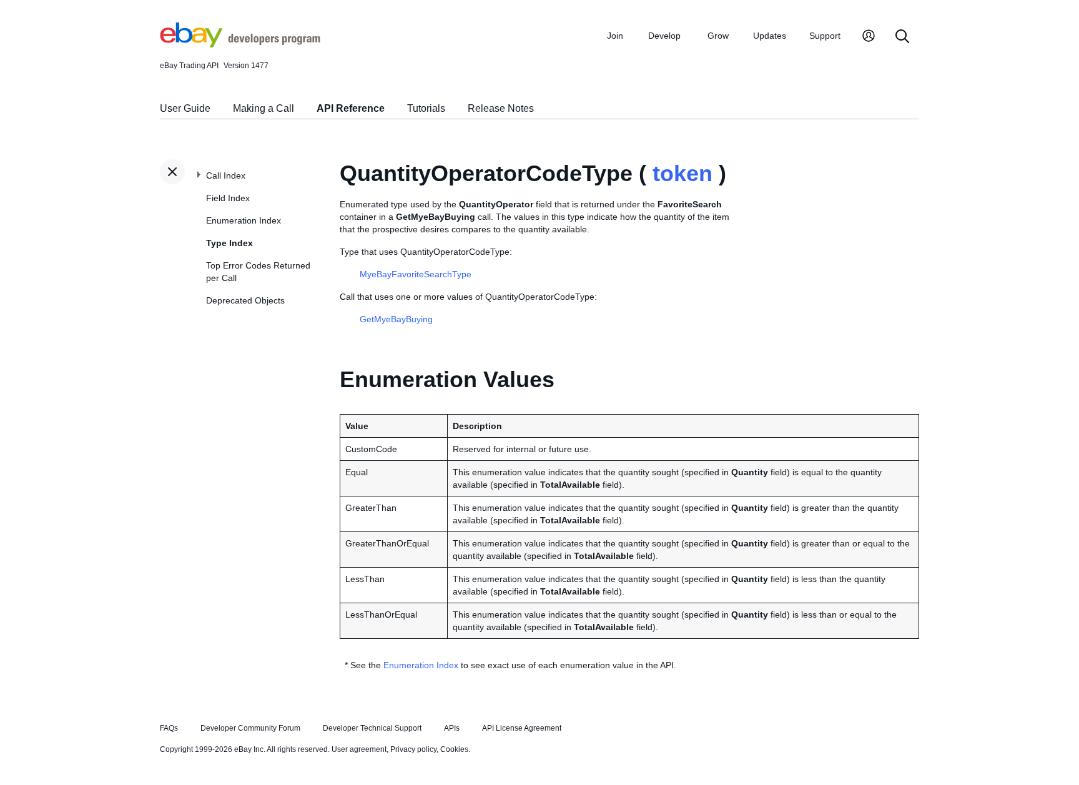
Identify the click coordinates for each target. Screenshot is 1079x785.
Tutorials (426, 108)
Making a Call (263, 108)
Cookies (454, 749)
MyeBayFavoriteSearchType (415, 274)
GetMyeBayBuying (396, 319)
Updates (769, 36)
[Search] (902, 37)
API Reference (351, 108)
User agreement (359, 749)
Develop (664, 36)
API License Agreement (521, 728)
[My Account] (868, 37)
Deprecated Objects (245, 300)
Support (824, 36)
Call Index (225, 175)
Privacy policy (413, 749)
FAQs (169, 728)
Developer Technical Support (372, 728)
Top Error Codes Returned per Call (258, 271)
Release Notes (501, 108)
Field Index (228, 198)
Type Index (229, 243)
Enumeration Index (243, 220)
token (682, 173)
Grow (718, 36)
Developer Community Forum (250, 728)
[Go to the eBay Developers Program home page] (240, 44)
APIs (452, 728)
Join (615, 36)
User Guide (185, 108)
